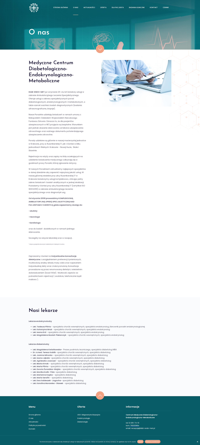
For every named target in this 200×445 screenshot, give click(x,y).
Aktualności (89, 7)
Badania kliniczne (137, 7)
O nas (75, 7)
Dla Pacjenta (118, 7)
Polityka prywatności (37, 425)
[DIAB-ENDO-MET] (34, 7)
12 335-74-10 (134, 423)
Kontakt (154, 7)
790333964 (134, 425)
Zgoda (140, 441)
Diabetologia (82, 422)
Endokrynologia (83, 418)
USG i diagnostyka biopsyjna (88, 415)
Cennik (166, 7)
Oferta (103, 7)
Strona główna (60, 7)
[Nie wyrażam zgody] (197, 442)
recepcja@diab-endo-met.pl (143, 428)
